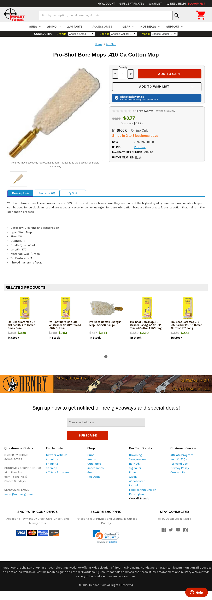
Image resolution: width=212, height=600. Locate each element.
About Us (52, 459)
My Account (106, 3)
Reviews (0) (47, 193)
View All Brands (139, 498)
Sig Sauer (135, 468)
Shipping (52, 463)
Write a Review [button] (165, 111)
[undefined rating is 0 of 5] (122, 111)
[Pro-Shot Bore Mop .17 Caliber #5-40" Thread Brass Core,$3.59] (24, 308)
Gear (126, 26)
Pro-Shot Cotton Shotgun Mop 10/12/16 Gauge (105, 323)
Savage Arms (137, 459)
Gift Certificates (131, 3)
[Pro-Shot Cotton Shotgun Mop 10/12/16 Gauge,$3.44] (106, 308)
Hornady (134, 463)
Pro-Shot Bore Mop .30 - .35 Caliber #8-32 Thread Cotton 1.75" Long (186, 325)
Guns (33, 26)
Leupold (134, 485)
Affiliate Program (57, 472)
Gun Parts (74, 26)
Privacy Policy (179, 468)
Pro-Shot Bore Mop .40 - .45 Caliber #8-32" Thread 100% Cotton (65, 325)
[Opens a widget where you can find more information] (196, 593)
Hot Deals (148, 26)
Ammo (52, 26)
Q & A (73, 193)
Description (20, 193)
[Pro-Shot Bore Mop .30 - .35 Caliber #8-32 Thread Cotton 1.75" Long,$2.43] (188, 308)
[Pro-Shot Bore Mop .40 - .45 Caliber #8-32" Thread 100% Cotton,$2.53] (65, 308)
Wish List (155, 3)
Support (172, 26)
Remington (136, 494)
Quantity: (123, 67)
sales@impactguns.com (20, 494)
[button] (106, 537)
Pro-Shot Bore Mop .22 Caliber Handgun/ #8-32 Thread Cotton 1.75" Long (146, 325)
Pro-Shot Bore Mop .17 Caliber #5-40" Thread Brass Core (21, 325)
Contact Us (178, 472)
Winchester (137, 481)
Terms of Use (179, 463)
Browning (135, 455)
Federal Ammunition (142, 490)
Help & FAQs (178, 459)
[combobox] (106, 15)
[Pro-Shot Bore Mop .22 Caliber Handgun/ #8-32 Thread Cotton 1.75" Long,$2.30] (147, 308)
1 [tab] (105, 356)
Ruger (133, 472)
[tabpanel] (24, 324)
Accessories (102, 26)
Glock (133, 477)
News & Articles (56, 455)
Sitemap (51, 468)
